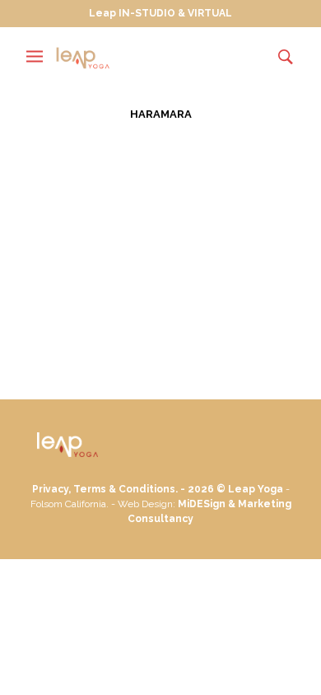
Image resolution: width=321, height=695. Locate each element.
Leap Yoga (255, 489)
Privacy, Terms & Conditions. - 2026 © (130, 489)
